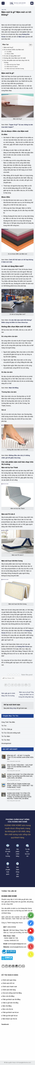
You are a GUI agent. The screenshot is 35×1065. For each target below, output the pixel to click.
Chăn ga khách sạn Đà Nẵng (11, 999)
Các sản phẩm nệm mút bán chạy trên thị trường (16, 61)
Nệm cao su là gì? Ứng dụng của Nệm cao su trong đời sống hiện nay (26, 694)
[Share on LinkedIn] (25, 684)
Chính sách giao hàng (9, 980)
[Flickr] (19, 966)
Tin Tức (3, 9)
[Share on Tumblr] (29, 684)
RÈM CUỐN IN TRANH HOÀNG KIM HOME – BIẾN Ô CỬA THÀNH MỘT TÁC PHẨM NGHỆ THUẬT (20, 785)
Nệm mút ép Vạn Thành (13, 64)
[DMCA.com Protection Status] (7, 958)
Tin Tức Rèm (5, 740)
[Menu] (3, 3)
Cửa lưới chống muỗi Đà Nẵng (12, 993)
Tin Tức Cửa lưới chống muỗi (10, 733)
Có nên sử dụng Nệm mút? (12, 56)
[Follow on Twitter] (9, 966)
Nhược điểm (10, 53)
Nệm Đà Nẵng (7, 1006)
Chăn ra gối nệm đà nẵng (10, 1003)
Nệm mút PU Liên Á (12, 66)
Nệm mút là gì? (8, 47)
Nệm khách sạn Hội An (10, 1019)
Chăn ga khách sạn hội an (11, 1012)
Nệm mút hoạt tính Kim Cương (15, 68)
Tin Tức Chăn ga (6, 729)
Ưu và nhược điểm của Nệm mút (14, 49)
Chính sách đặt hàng (9, 990)
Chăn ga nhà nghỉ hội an (10, 1015)
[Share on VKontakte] (22, 684)
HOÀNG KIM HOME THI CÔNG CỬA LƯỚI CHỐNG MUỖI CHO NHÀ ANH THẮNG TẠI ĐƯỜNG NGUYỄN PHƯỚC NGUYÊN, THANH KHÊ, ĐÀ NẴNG (19, 795)
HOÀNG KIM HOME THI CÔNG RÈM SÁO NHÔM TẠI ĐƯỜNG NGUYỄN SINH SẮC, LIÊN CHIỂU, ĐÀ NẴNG (20, 776)
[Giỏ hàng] (32, 3)
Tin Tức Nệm (5, 736)
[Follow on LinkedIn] (16, 966)
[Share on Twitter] (12, 684)
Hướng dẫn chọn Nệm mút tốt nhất (15, 58)
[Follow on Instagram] (6, 966)
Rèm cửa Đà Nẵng (8, 996)
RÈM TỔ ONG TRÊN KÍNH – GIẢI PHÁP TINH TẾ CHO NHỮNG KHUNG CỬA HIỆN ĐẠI (20, 766)
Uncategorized (6, 743)
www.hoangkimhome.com (18, 947)
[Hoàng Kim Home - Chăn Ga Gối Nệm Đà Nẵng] (17, 3)
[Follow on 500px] (23, 966)
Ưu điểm (9, 51)
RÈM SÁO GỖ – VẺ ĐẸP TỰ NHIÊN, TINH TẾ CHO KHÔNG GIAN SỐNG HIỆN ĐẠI (20, 757)
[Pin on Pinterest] (19, 684)
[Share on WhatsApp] (5, 684)
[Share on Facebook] (9, 684)
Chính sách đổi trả (8, 983)
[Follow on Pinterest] (13, 966)
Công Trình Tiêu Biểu (8, 722)
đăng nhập (13, 708)
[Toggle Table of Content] (29, 44)
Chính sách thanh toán (10, 986)
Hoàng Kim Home (23, 646)
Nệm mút (21, 37)
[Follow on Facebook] (3, 966)
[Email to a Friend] (15, 684)
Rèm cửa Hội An (8, 1009)
